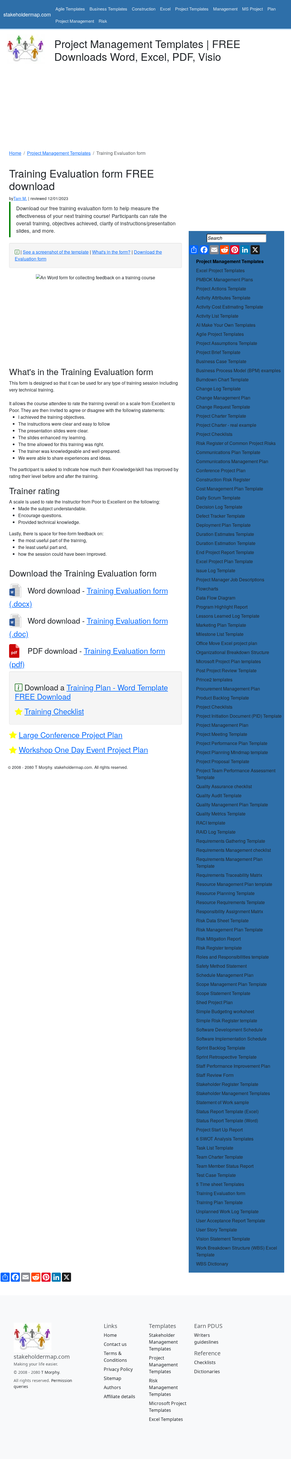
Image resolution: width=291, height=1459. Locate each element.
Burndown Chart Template (222, 379)
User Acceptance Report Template (230, 1220)
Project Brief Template (218, 352)
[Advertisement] (145, 105)
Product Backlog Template (222, 697)
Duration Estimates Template (225, 534)
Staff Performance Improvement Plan (233, 1066)
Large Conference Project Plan (70, 734)
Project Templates (192, 9)
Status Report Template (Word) (227, 1120)
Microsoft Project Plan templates (228, 661)
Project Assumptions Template (226, 343)
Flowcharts (207, 588)
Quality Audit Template (219, 795)
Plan (271, 9)
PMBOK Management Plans (224, 279)
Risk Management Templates (163, 1387)
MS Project (252, 9)
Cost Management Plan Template (229, 488)
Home (110, 1335)
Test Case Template (216, 1175)
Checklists (205, 1362)
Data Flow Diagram (215, 597)
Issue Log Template (215, 570)
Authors (112, 1387)
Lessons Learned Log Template (227, 616)
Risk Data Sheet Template (222, 920)
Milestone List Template (220, 634)
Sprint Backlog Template (220, 1047)
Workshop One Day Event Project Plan (83, 749)
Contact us (115, 1344)
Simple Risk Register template (226, 1020)
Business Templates (108, 9)
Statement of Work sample (222, 1102)
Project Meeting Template (221, 734)
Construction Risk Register (223, 479)
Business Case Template (221, 361)
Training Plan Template (219, 1202)
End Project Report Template (225, 552)
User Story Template (216, 1229)
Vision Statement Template (223, 1238)
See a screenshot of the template (56, 252)
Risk (103, 21)
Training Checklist (54, 711)
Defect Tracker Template (220, 516)
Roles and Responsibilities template (232, 957)
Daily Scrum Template (218, 497)
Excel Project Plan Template (224, 561)
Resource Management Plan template (234, 884)
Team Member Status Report (224, 1166)
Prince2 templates (214, 679)
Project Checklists (214, 434)
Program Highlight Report (222, 606)
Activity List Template (217, 316)
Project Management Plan (222, 725)
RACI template (210, 822)
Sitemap (112, 1378)
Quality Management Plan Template (232, 804)
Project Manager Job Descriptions (230, 579)
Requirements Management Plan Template (229, 862)
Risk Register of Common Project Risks (236, 443)
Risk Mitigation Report (218, 938)
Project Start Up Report (219, 1129)
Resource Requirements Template (230, 902)
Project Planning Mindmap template (232, 752)
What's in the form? (111, 252)
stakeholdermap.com (27, 14)
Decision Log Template (219, 506)
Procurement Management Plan (228, 688)
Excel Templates (166, 1419)
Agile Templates (70, 9)
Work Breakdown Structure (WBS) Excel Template (236, 1251)
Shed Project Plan (214, 1002)
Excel (165, 9)
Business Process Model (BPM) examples (238, 370)
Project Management (74, 21)
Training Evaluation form (220, 1193)
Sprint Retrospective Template (226, 1057)
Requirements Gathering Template (230, 841)
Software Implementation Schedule (231, 1038)
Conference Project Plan (221, 470)
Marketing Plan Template (221, 625)
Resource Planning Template (225, 893)
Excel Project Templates (220, 270)
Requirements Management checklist (233, 850)
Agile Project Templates (220, 334)
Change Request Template (223, 406)
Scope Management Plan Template (231, 984)
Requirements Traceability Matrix (229, 875)
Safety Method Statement (221, 966)
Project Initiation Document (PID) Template (239, 716)
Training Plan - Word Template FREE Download (91, 692)
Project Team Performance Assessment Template (235, 774)
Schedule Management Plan (224, 975)
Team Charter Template (219, 1157)
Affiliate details (119, 1396)
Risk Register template (219, 947)
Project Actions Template (221, 288)
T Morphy (50, 1372)
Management (225, 9)
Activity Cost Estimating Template (229, 306)
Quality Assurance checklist (224, 786)
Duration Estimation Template (225, 543)
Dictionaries (207, 1371)
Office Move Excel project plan (226, 643)
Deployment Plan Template (223, 525)
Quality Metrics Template (221, 813)
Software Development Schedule (229, 1029)
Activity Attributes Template (223, 297)
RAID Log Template (216, 832)
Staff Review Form (215, 1075)
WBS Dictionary (212, 1263)
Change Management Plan (223, 397)
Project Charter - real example (226, 425)
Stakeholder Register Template (227, 1084)
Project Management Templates (230, 261)
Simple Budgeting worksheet (225, 1011)
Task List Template (214, 1147)
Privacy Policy (118, 1369)
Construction (143, 9)
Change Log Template (218, 388)
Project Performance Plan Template (231, 743)
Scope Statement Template (223, 993)
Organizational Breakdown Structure (232, 652)
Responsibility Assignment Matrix (229, 911)
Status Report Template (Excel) (227, 1111)
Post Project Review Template (226, 670)
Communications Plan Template (228, 452)
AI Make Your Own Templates (225, 325)
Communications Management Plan (232, 461)
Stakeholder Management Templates (233, 1093)
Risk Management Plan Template (229, 929)
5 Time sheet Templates (220, 1184)
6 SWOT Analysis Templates (224, 1138)
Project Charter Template (221, 416)
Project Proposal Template (222, 761)
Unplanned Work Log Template (227, 1211)
